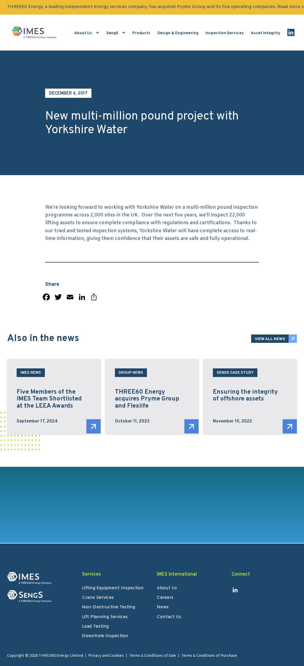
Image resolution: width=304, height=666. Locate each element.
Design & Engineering (177, 33)
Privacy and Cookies (106, 656)
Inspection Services (224, 33)
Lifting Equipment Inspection (113, 588)
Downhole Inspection (105, 636)
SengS (112, 33)
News (163, 607)
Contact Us (169, 617)
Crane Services (98, 598)
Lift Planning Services (105, 617)
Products (141, 33)
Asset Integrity (265, 33)
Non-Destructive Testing (108, 607)
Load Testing (95, 627)
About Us (83, 33)
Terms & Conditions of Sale (152, 656)
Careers (165, 598)
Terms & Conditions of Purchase (209, 656)
